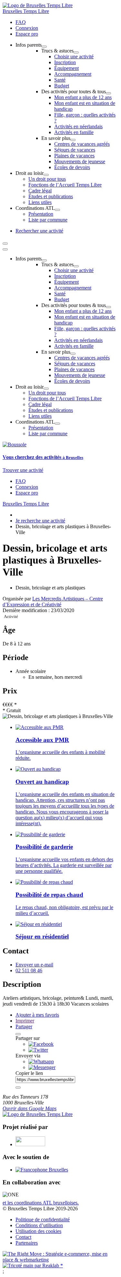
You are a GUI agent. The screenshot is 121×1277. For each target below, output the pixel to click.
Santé (60, 80)
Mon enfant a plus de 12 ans (83, 97)
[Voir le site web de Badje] (30, 1144)
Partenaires (26, 1243)
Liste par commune (47, 219)
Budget (61, 85)
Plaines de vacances (74, 155)
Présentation (40, 214)
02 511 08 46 (28, 970)
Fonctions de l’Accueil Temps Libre (65, 185)
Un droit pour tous (47, 179)
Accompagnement (72, 74)
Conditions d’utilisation (39, 1225)
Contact (23, 1237)
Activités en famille (74, 132)
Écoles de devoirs (72, 167)
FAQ (20, 22)
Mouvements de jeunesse (79, 161)
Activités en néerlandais (78, 126)
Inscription (65, 62)
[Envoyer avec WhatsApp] (41, 1061)
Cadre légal (40, 190)
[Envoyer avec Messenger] (41, 1067)
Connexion (26, 28)
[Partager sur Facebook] (41, 1044)
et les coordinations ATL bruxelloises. (41, 1202)
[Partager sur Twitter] (38, 1050)
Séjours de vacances (74, 150)
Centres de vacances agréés (82, 144)
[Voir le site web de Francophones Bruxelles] (41, 1169)
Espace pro (26, 34)
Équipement (66, 68)
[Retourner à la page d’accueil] (38, 5)
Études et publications (50, 196)
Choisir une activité (74, 56)
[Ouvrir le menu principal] (5, 244)
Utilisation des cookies (38, 1231)
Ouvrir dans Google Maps (29, 1108)
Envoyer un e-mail (34, 964)
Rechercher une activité (39, 231)
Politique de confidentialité (42, 1219)
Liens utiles (40, 202)
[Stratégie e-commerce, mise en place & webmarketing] (60, 1259)
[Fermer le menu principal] (5, 249)
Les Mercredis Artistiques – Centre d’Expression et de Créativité (53, 601)
